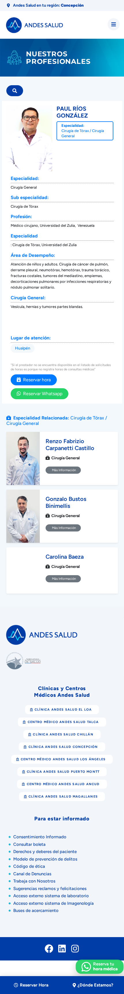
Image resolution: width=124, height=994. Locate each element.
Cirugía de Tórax (75, 131)
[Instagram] (75, 948)
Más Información (63, 470)
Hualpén (22, 348)
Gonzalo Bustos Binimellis (66, 502)
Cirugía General (22, 423)
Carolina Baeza (65, 556)
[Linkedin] (62, 948)
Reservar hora (36, 379)
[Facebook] (49, 948)
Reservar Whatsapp (41, 393)
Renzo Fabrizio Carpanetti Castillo (70, 445)
